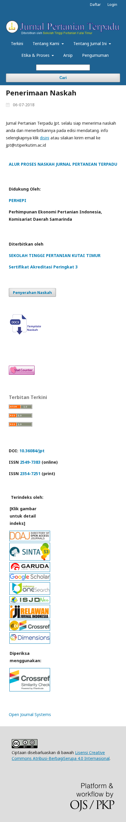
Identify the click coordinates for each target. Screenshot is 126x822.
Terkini (17, 43)
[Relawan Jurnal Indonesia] (30, 616)
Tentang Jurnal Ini (90, 43)
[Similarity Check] (30, 689)
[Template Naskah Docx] (27, 333)
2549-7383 (30, 462)
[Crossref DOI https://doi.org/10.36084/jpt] (30, 629)
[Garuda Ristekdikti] (30, 570)
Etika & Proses (36, 55)
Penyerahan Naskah (32, 292)
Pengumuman (95, 55)
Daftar (95, 4)
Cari (63, 78)
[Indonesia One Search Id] (30, 593)
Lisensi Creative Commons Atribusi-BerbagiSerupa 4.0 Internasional (61, 755)
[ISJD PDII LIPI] (30, 601)
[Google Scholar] (30, 579)
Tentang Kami (46, 43)
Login (112, 4)
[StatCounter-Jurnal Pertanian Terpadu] (22, 373)
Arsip (68, 55)
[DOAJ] (30, 539)
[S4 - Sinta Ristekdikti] (30, 558)
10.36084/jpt (32, 450)
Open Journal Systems (30, 714)
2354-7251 (30, 473)
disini (44, 138)
